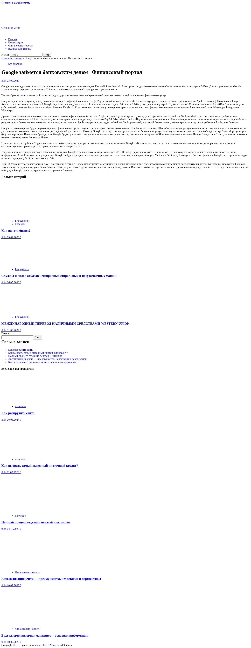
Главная (12, 39)
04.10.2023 (13, 528)
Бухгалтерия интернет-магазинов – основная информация (42, 362)
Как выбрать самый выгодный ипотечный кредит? (38, 352)
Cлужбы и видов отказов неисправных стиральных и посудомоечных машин (58, 276)
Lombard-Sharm (18, 12)
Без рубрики (15, 63)
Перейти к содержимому (15, 2)
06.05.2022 (13, 282)
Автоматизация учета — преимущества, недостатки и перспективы (47, 358)
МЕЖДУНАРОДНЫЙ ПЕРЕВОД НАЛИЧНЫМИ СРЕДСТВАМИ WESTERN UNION (65, 323)
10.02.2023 (13, 585)
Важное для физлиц (19, 48)
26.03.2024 (13, 419)
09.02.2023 (13, 237)
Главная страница (11, 58)
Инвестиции (15, 42)
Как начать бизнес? (16, 230)
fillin (4, 80)
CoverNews (49, 645)
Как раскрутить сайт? (20, 349)
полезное (20, 223)
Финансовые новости (20, 45)
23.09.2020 (13, 80)
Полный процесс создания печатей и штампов (35, 355)
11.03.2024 (13, 472)
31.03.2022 (13, 330)
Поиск (5, 333)
